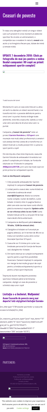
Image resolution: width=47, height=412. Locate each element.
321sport (31, 135)
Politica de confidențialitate (23, 379)
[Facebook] (3, 353)
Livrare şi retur (24, 381)
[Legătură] (15, 353)
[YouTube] (12, 353)
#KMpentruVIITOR (11, 167)
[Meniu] (37, 3)
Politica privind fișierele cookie (23, 377)
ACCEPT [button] (35, 408)
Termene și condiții (23, 375)
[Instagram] (7, 353)
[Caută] (42, 3)
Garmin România (17, 135)
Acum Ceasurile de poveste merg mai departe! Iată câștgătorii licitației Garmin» (23, 299)
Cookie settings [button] (23, 408)
